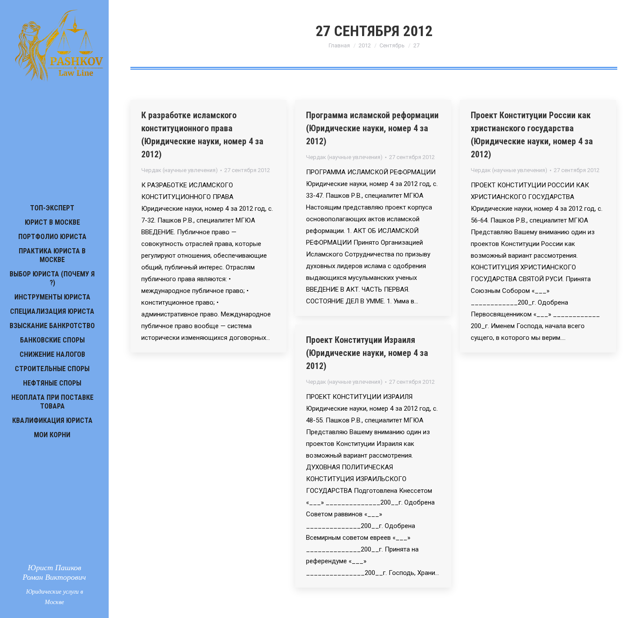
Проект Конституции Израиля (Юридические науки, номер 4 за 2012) (367, 353)
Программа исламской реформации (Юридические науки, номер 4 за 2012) (372, 128)
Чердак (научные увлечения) (179, 170)
